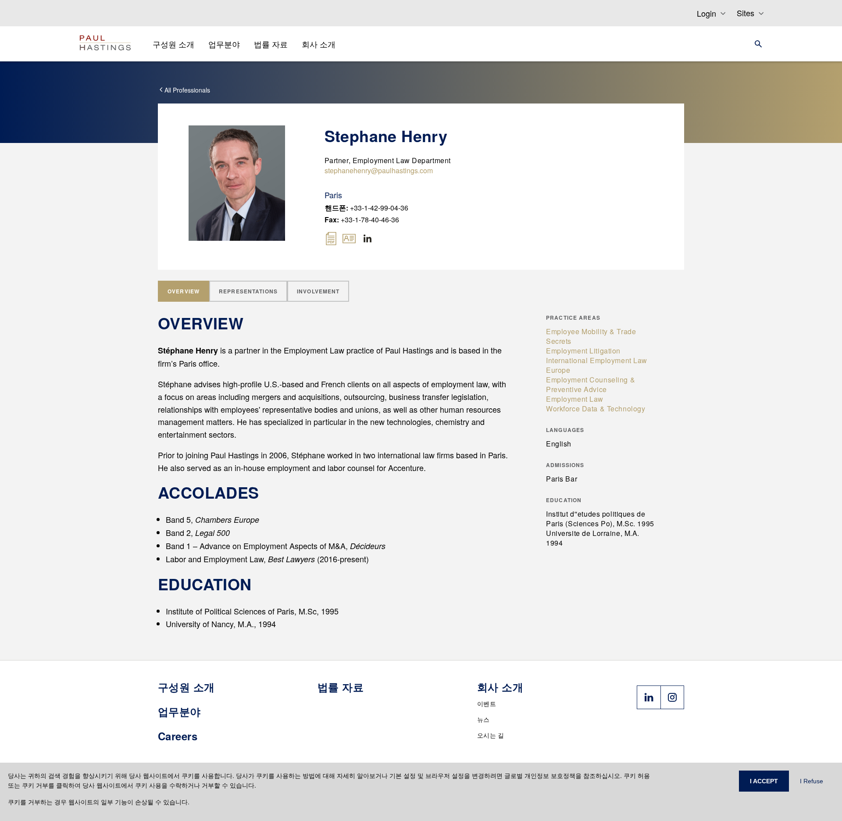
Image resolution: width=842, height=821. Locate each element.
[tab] (183, 291)
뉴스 (483, 719)
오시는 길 (490, 735)
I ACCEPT (764, 781)
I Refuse (811, 781)
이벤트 (486, 703)
